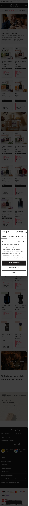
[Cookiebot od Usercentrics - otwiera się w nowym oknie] (17, 232)
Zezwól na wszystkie (13, 262)
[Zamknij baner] (26, 232)
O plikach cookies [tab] (21, 236)
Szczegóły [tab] (11, 236)
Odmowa (14, 272)
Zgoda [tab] (4, 236)
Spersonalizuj (13, 267)
